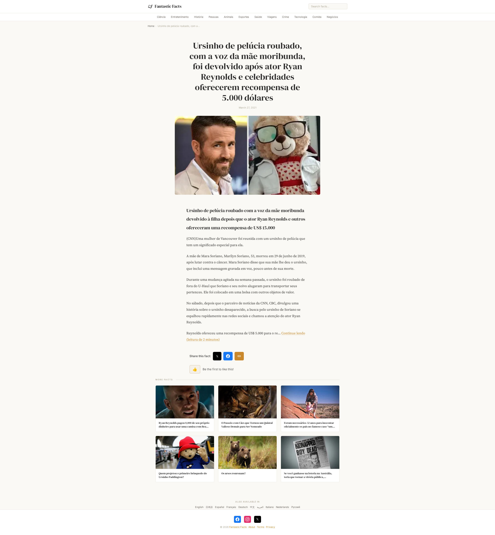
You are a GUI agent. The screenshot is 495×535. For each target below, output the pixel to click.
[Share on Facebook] (228, 356)
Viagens (272, 16)
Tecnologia (300, 16)
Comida (316, 16)
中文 (252, 507)
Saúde (258, 16)
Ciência (161, 16)
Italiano (270, 507)
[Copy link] (239, 356)
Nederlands (282, 507)
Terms (260, 527)
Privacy (270, 527)
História (198, 16)
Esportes (244, 16)
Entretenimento (180, 16)
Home (151, 26)
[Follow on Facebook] (237, 519)
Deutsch (243, 507)
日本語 (209, 507)
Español (219, 507)
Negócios (332, 16)
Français (231, 507)
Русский (295, 507)
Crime (285, 16)
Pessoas (213, 16)
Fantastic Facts (238, 527)
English (199, 507)
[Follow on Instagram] (247, 519)
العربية (260, 507)
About (251, 527)
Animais (228, 16)
